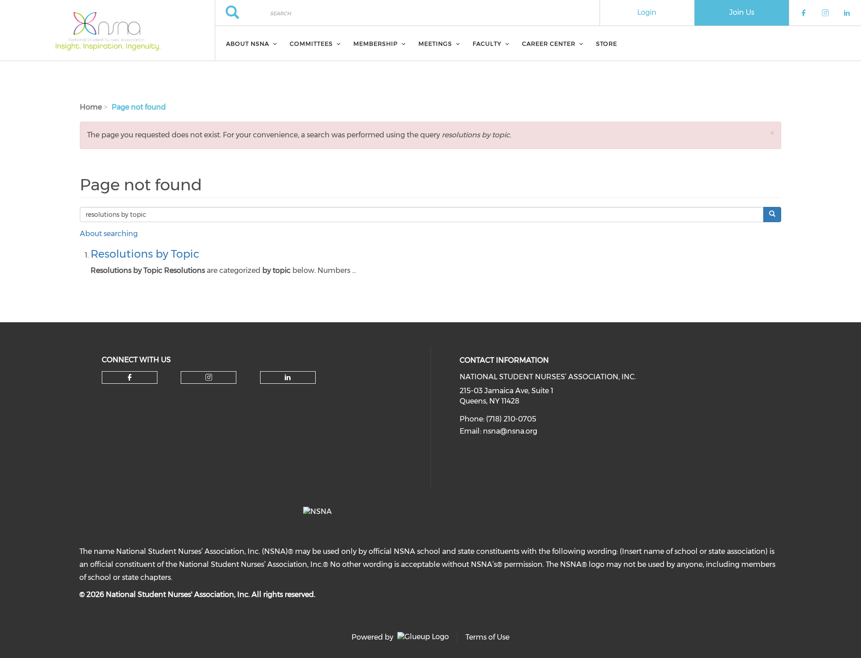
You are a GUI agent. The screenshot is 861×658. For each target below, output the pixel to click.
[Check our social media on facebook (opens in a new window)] (129, 377)
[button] (772, 132)
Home (91, 107)
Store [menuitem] (606, 43)
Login (647, 12)
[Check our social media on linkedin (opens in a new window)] (288, 377)
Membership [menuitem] (375, 43)
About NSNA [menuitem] (247, 43)
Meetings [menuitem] (435, 43)
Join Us (741, 12)
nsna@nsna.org (510, 431)
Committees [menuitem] (311, 43)
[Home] (107, 30)
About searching (109, 233)
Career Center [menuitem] (548, 43)
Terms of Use (487, 637)
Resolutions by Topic (145, 253)
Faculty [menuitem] (487, 43)
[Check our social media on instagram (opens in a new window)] (209, 377)
